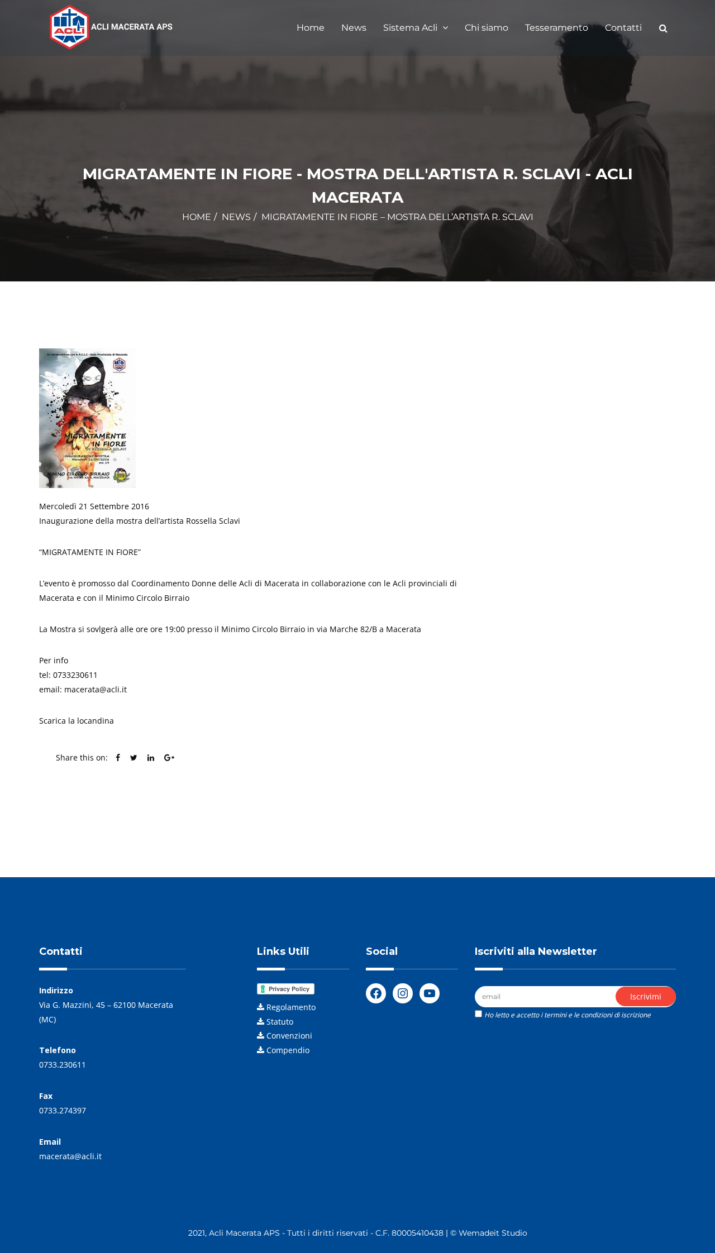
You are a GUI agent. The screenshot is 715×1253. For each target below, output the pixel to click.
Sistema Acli (411, 27)
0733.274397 (62, 1110)
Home (311, 27)
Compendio (287, 1050)
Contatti (623, 27)
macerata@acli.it (70, 1156)
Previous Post (88, 802)
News (353, 27)
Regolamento (291, 1007)
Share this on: (82, 757)
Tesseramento (556, 27)
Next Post (420, 802)
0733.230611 (62, 1064)
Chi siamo (486, 27)
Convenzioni (289, 1035)
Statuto (279, 1021)
